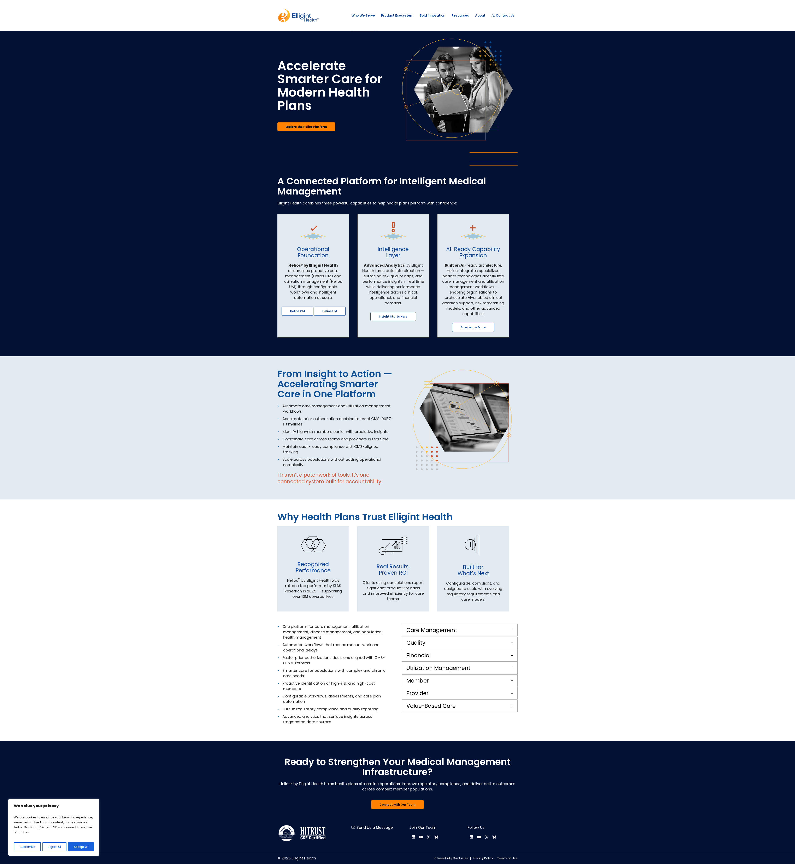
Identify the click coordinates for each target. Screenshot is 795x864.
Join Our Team (422, 827)
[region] (53, 827)
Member (417, 680)
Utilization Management (438, 668)
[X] (428, 837)
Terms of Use (507, 858)
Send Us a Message (375, 827)
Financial (418, 655)
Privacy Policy (483, 858)
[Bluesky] (436, 837)
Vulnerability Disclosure (451, 858)
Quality (415, 642)
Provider (417, 693)
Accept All (81, 847)
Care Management (431, 630)
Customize (27, 847)
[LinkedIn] (413, 837)
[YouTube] (421, 837)
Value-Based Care (431, 706)
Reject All (54, 847)
